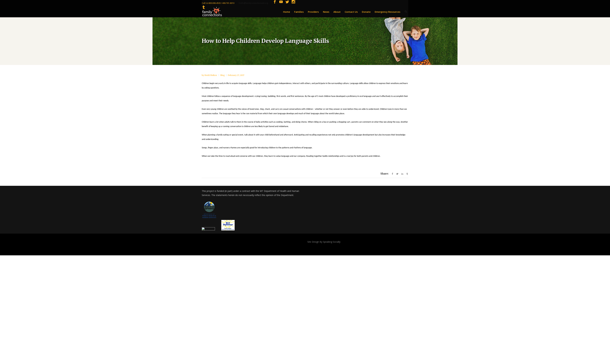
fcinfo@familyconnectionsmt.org (253, 3)
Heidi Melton (210, 75)
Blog (222, 75)
